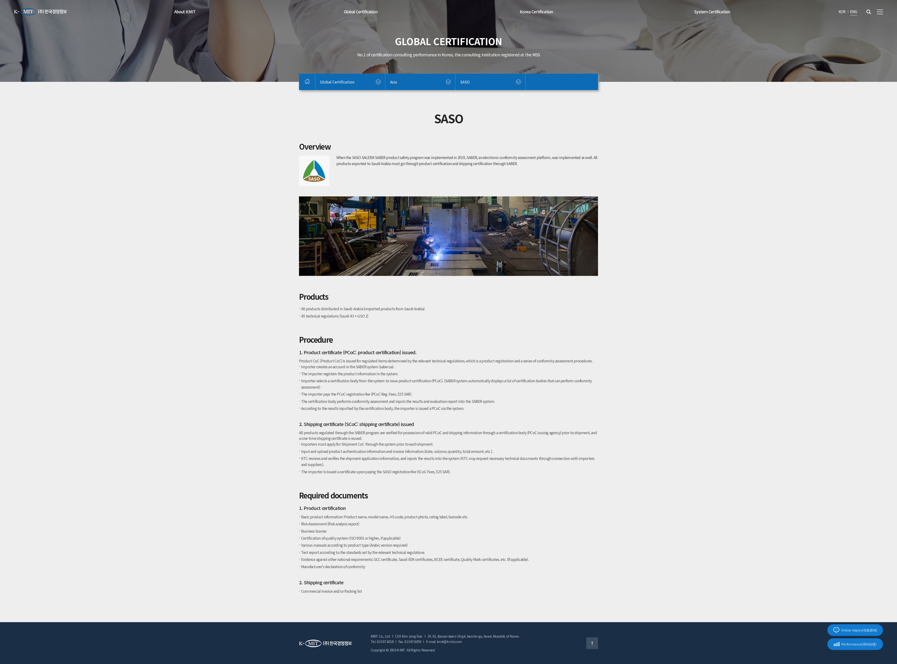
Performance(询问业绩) (858, 644)
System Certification (712, 11)
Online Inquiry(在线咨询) (859, 630)
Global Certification (360, 11)
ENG (853, 11)
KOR (842, 11)
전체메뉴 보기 (880, 12)
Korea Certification (536, 11)
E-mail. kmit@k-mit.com (444, 641)
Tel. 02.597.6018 (382, 641)
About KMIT (184, 11)
